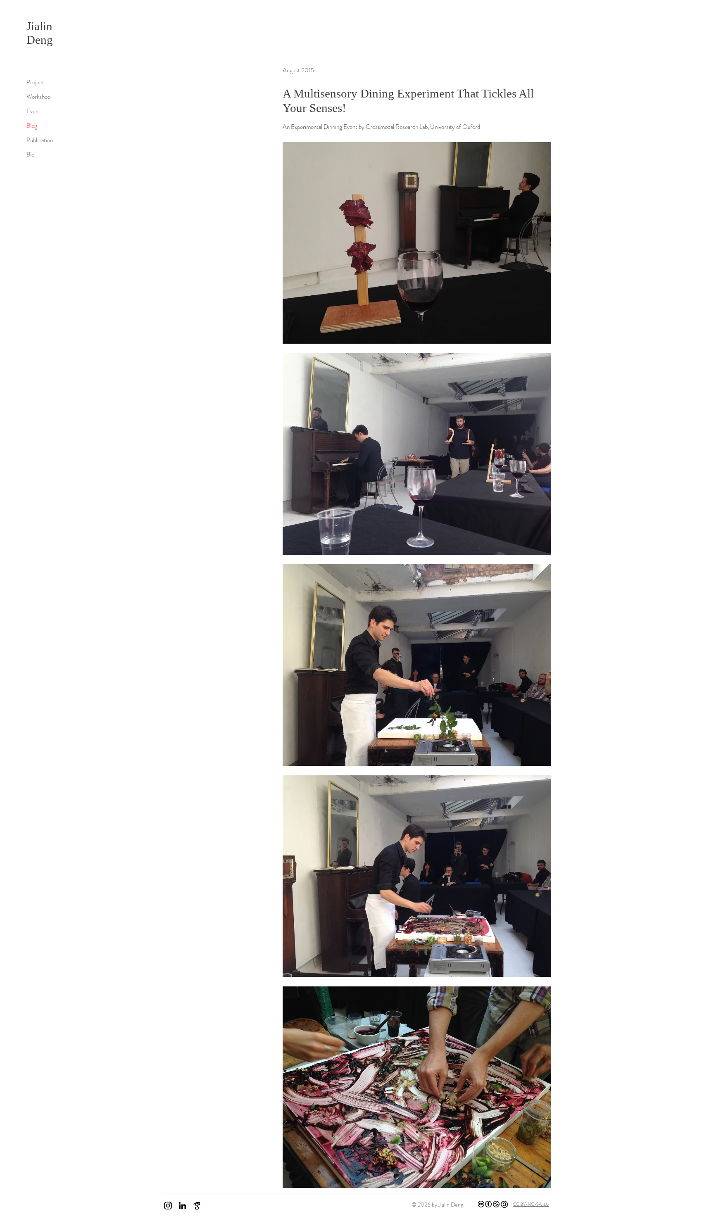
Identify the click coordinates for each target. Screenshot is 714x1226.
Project (35, 82)
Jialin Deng (39, 32)
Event (33, 111)
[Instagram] (168, 1205)
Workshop (38, 96)
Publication (39, 140)
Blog (31, 125)
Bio (30, 154)
